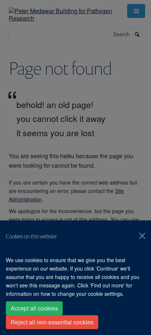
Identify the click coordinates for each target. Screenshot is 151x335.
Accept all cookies (34, 308)
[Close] (142, 236)
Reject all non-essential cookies (52, 322)
